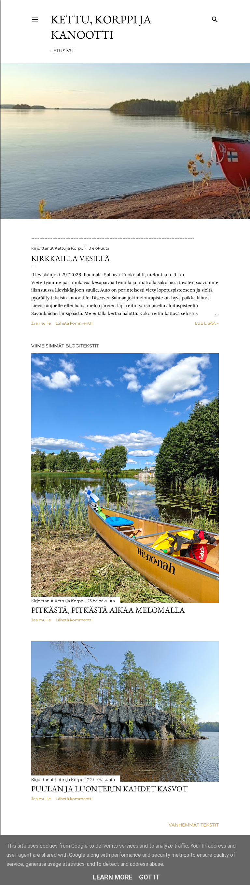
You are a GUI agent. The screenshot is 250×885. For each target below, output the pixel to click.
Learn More (112, 877)
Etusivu (63, 51)
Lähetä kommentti (74, 323)
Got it (149, 877)
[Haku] (215, 18)
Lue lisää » (207, 323)
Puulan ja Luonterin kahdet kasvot (109, 789)
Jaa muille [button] (41, 323)
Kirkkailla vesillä (70, 258)
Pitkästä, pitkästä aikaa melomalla (108, 610)
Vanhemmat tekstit (194, 825)
